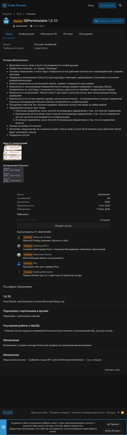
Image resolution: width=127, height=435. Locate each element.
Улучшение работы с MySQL (21, 325)
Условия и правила (60, 412)
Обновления (11, 340)
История (68, 33)
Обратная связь (39, 412)
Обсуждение (85, 33)
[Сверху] (118, 412)
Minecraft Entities (37, 237)
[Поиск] (120, 5)
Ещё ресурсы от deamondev (34, 231)
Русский (7, 412)
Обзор (9, 33)
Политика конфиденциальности (88, 412)
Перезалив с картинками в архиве (25, 310)
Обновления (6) (48, 33)
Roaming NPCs (36, 245)
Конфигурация (26, 33)
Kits (30, 263)
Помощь (111, 412)
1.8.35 (7, 296)
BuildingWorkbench (38, 272)
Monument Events (38, 254)
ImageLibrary (41, 48)
